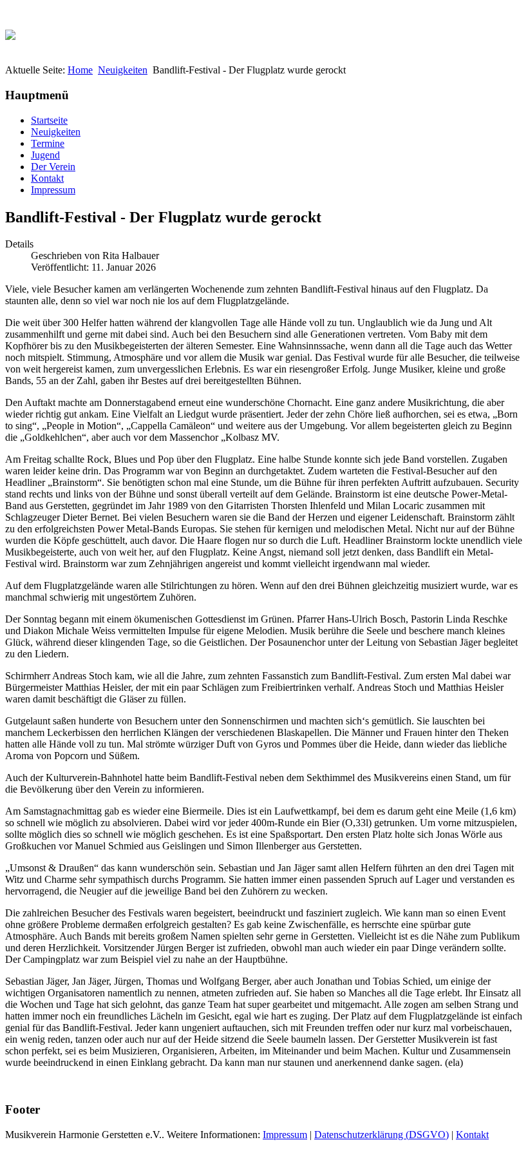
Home (80, 69)
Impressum (53, 189)
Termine (47, 143)
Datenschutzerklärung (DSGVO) (381, 1134)
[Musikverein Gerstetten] (10, 31)
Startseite (49, 120)
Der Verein (53, 166)
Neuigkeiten (122, 69)
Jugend (45, 155)
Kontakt (47, 178)
